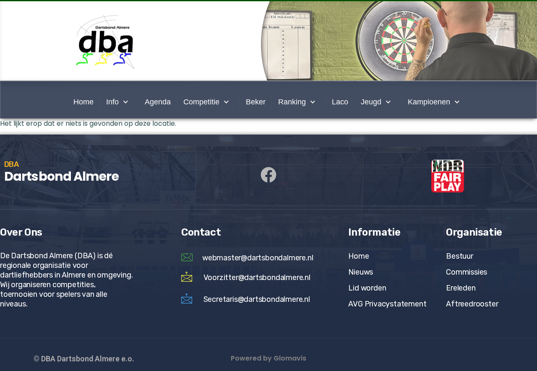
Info (112, 102)
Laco (340, 102)
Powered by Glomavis (268, 358)
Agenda (158, 102)
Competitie (201, 102)
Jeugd (371, 102)
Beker (256, 102)
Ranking (292, 102)
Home (83, 102)
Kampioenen (429, 102)
